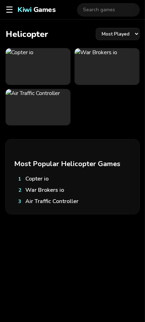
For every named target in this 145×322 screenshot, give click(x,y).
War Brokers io (44, 190)
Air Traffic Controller (51, 201)
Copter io (37, 179)
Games (37, 9)
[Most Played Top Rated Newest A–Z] (117, 34)
